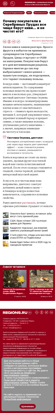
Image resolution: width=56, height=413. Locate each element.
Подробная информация (12, 357)
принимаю (27, 406)
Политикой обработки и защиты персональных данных (22, 381)
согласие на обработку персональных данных (19, 374)
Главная (31, 37)
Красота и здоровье (44, 37)
